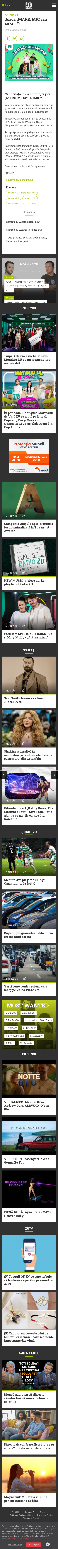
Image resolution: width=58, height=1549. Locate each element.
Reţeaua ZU (30, 1512)
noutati (33, 203)
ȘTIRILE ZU (29, 832)
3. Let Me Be (12, 1020)
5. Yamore (11, 1027)
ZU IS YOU (29, 308)
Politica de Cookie (45, 1515)
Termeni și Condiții (31, 1518)
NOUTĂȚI (29, 650)
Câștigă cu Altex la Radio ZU (23, 221)
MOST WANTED (28, 1005)
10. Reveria (26, 1043)
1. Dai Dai (11, 1012)
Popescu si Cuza (16, 203)
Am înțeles (35, 1545)
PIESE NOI (29, 1054)
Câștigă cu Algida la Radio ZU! (24, 229)
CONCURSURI (12, 15)
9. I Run (10, 1043)
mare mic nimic (28, 192)
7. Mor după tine (15, 1035)
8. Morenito (36, 1035)
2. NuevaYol (28, 1012)
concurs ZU (13, 198)
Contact (43, 1512)
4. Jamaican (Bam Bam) (38, 1020)
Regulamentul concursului (19, 179)
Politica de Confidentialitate (21, 1515)
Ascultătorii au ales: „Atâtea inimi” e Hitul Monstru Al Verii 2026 (27, 286)
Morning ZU (30, 198)
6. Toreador (29, 1027)
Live (7, 5)
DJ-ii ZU (15, 1512)
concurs (12, 192)
